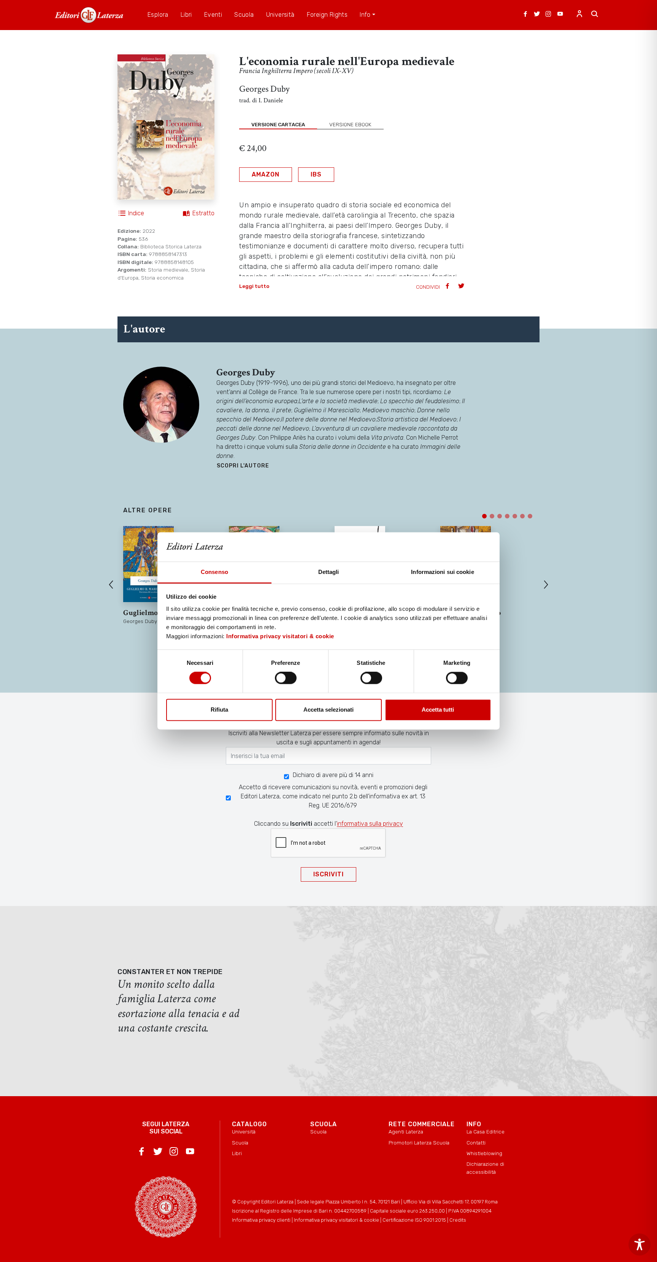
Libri (237, 1153)
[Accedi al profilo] (579, 15)
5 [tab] (515, 516)
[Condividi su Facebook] (448, 286)
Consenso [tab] (214, 572)
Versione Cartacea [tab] (278, 124)
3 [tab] (499, 516)
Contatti (476, 1143)
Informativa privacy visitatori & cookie (280, 636)
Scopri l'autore (243, 466)
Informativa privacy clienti (261, 1220)
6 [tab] (522, 516)
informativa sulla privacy (370, 823)
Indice (136, 213)
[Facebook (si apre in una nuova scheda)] (525, 15)
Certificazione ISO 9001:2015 (414, 1220)
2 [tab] (492, 516)
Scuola (240, 1143)
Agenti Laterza (406, 1131)
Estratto (203, 213)
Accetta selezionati (328, 709)
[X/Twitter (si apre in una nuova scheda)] (537, 15)
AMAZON (265, 174)
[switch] (286, 678)
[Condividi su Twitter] (462, 286)
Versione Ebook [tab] (350, 124)
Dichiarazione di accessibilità (485, 1168)
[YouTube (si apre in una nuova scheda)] (560, 15)
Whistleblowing (484, 1153)
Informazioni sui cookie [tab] (442, 572)
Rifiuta (219, 709)
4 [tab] (507, 516)
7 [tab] (530, 516)
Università (244, 1131)
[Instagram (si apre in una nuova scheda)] (548, 15)
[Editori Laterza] (89, 15)
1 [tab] (484, 516)
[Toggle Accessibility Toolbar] (639, 1244)
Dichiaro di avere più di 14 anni (333, 775)
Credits (457, 1220)
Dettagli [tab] (328, 572)
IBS (316, 174)
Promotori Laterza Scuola (419, 1143)
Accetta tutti (438, 709)
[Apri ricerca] (594, 15)
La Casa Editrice (486, 1131)
